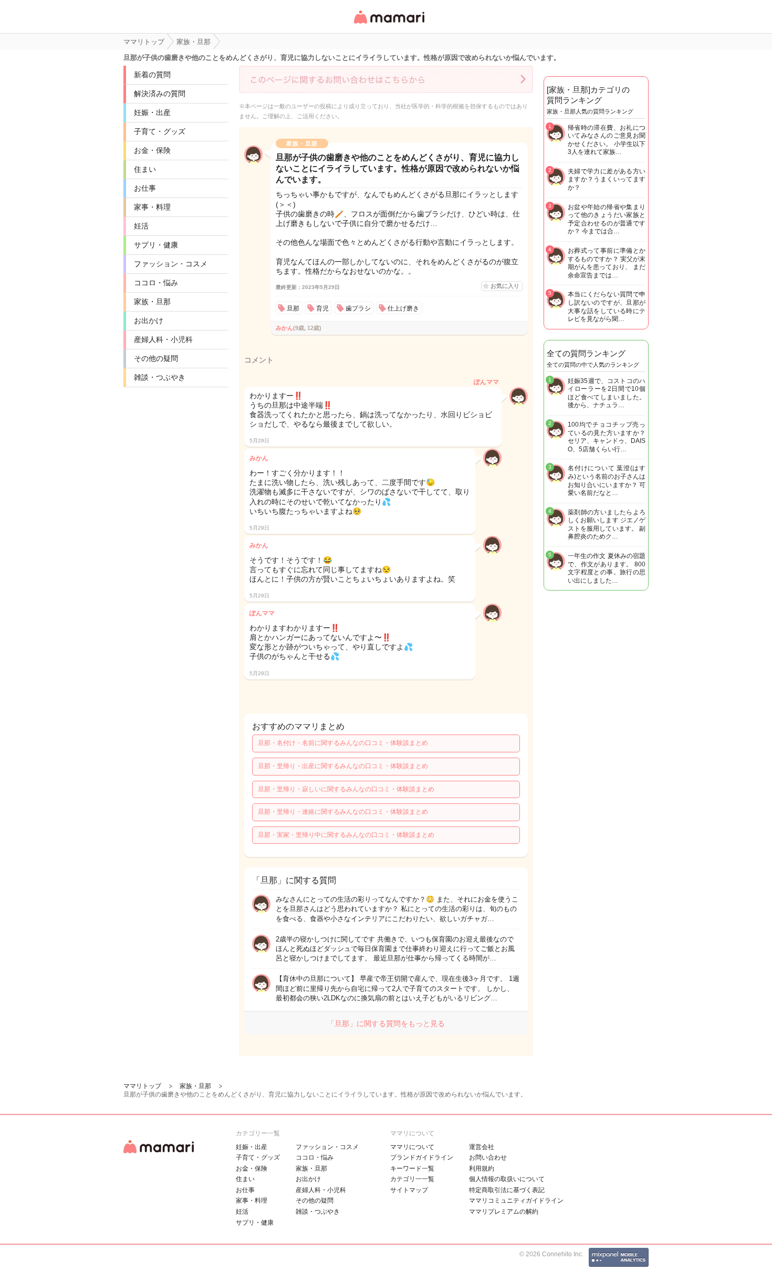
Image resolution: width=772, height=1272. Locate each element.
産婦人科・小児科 (163, 339)
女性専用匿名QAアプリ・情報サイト (388, 24)
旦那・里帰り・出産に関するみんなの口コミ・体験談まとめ (343, 766)
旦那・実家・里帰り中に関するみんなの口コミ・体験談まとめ (346, 835)
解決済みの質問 (159, 93)
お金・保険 (152, 150)
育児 (322, 308)
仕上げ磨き (403, 308)
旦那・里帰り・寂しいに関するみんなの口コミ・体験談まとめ (346, 789)
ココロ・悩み (156, 282)
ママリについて (412, 1147)
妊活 (141, 226)
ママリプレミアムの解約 (503, 1211)
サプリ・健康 (156, 245)
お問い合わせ (488, 1157)
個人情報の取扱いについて (507, 1179)
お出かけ (148, 320)
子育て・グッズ (159, 131)
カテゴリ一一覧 (412, 1179)
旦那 (293, 308)
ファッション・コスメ (170, 264)
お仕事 (145, 188)
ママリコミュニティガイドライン (516, 1200)
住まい (145, 169)
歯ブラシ (358, 308)
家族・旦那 (152, 301)
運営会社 (481, 1147)
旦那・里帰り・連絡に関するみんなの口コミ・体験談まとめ (343, 811)
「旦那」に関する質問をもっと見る (386, 1023)
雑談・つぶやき (159, 377)
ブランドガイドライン (421, 1157)
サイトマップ (409, 1190)
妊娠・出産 (152, 112)
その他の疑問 (156, 358)
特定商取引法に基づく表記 (507, 1190)
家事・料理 (152, 207)
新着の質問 (152, 74)
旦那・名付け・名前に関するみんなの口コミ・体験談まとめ (343, 743)
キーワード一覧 (412, 1168)
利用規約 (481, 1168)
